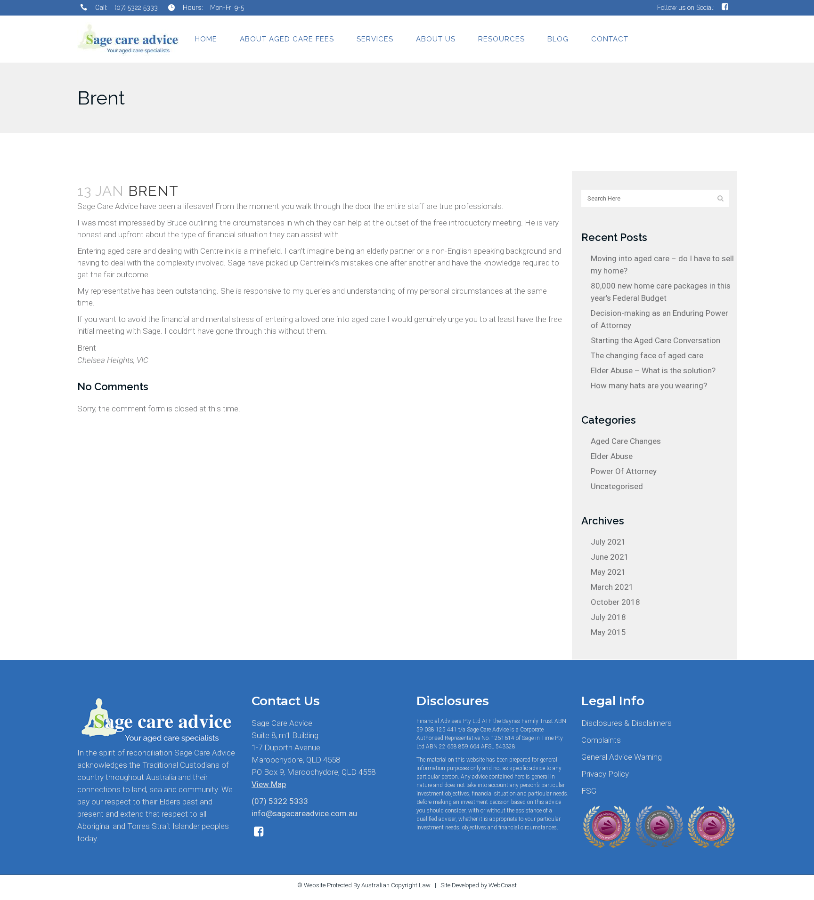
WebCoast (502, 885)
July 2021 (608, 541)
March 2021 (612, 587)
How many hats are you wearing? (649, 385)
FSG (588, 791)
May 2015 (608, 632)
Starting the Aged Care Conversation (655, 340)
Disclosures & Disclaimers (626, 723)
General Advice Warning (621, 757)
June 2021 (610, 557)
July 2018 (608, 617)
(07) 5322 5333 (136, 7)
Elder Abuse (612, 456)
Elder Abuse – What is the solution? (653, 370)
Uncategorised (617, 486)
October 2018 (615, 602)
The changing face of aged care (647, 355)
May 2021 (608, 572)
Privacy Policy (605, 774)
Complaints (601, 740)
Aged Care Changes (626, 441)
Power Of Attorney (624, 471)
